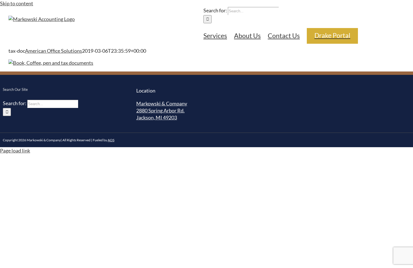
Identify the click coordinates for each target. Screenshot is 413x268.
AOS (111, 140)
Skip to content (16, 3)
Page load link (15, 150)
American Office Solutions (53, 51)
